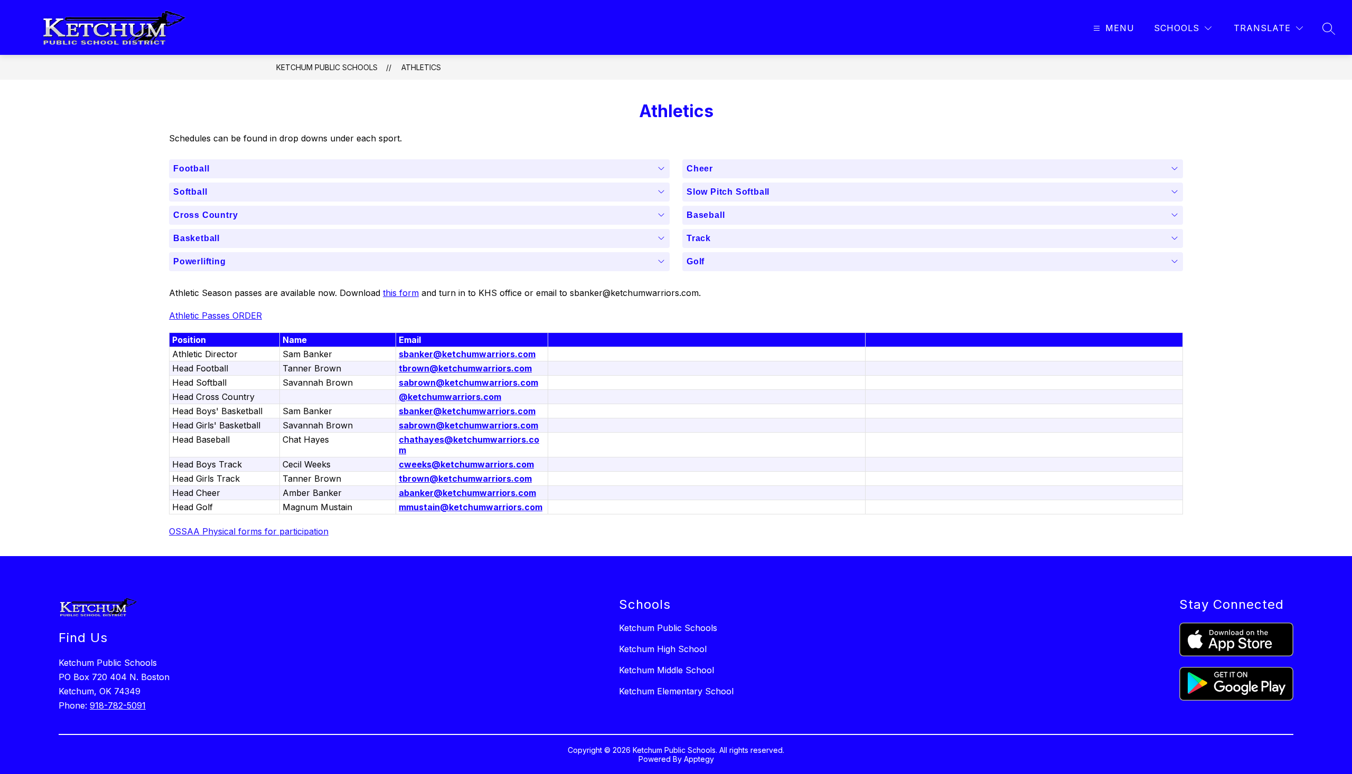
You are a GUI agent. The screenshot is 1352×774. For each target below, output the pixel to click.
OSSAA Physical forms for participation (248, 531)
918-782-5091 (118, 705)
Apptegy (699, 758)
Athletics (421, 67)
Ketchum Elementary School (676, 691)
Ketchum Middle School (666, 670)
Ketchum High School (663, 649)
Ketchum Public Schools (327, 67)
